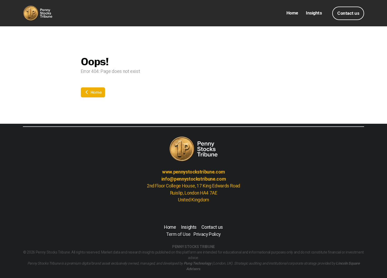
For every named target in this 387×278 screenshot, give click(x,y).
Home (96, 92)
